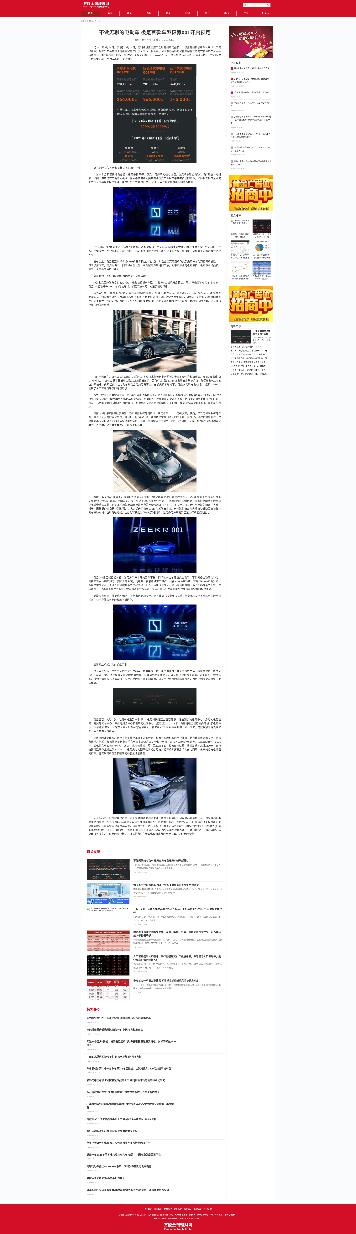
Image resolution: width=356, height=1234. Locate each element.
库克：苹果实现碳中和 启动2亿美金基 (248, 354)
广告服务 (168, 1209)
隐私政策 (178, 1209)
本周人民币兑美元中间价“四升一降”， (247, 347)
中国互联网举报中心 (194, 1219)
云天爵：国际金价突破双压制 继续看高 (248, 370)
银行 (226, 13)
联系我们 (158, 1209)
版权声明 (198, 1209)
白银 (148, 13)
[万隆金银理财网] (96, 4)
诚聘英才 (188, 1209)
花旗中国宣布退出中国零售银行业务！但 (249, 358)
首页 (90, 13)
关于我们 (148, 1209)
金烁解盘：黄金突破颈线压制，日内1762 (249, 374)
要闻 (109, 13)
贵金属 (265, 13)
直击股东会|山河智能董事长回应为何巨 (248, 362)
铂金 (168, 13)
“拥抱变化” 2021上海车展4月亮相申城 (248, 366)
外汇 (207, 13)
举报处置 (208, 1209)
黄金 (129, 13)
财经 (187, 13)
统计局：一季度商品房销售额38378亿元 (249, 350)
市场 (246, 13)
